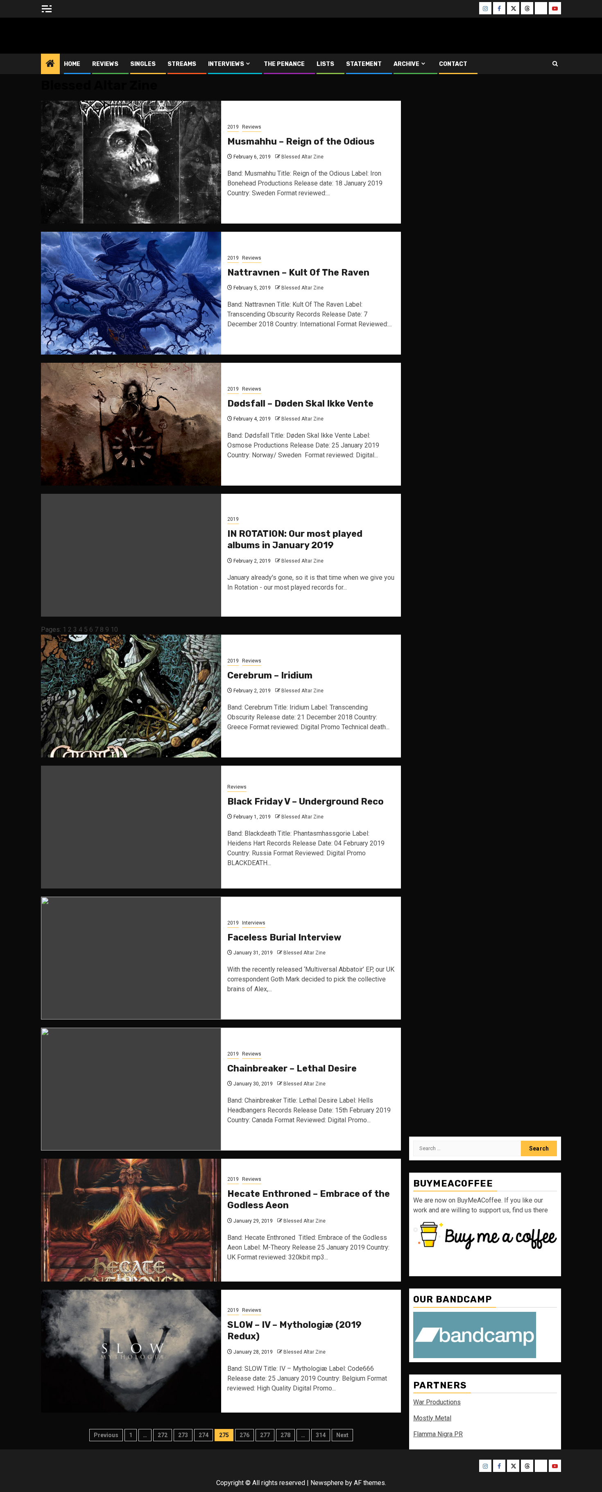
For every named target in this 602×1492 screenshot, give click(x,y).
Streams (181, 64)
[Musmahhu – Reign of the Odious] (131, 162)
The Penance (284, 64)
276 (244, 1435)
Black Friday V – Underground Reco (305, 801)
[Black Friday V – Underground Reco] (131, 827)
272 (162, 1435)
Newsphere (327, 1483)
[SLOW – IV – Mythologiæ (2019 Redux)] (131, 1351)
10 (114, 629)
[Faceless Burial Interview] (131, 958)
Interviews (226, 64)
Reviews (105, 64)
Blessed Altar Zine (95, 35)
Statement (364, 64)
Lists (325, 64)
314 (321, 1435)
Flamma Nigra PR (438, 1434)
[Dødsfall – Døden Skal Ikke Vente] (131, 424)
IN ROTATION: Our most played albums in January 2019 (294, 539)
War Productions (437, 1402)
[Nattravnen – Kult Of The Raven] (131, 293)
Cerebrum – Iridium (269, 675)
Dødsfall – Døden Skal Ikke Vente (300, 403)
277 (265, 1435)
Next (342, 1435)
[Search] (555, 64)
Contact (453, 64)
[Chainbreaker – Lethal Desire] (131, 1089)
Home (72, 64)
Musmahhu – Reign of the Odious (301, 141)
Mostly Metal (432, 1418)
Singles (143, 64)
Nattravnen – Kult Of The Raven (298, 272)
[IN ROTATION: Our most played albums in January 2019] (131, 555)
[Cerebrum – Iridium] (131, 696)
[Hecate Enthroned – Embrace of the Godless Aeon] (131, 1220)
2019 (233, 127)
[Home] (50, 64)
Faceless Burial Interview (284, 937)
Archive (406, 64)
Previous (106, 1435)
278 (285, 1435)
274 (203, 1435)
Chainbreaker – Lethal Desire (292, 1068)
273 (183, 1435)
